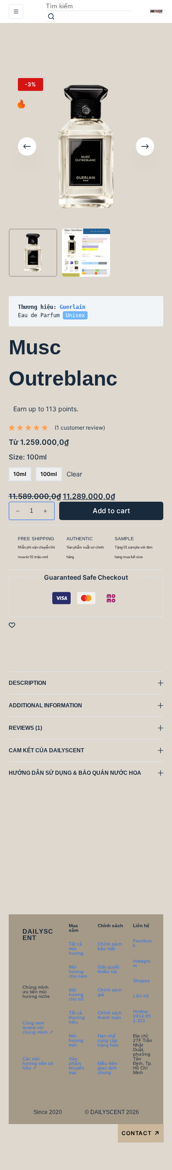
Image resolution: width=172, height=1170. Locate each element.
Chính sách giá (110, 992)
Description (27, 683)
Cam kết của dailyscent (47, 750)
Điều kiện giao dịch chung (107, 1068)
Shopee (141, 980)
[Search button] (51, 16)
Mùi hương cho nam (78, 971)
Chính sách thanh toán (110, 1015)
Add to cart (135, 48)
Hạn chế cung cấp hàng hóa (108, 1040)
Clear (74, 474)
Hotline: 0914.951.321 (142, 1016)
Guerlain (72, 307)
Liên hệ (141, 995)
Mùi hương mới (76, 1040)
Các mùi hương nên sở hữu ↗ (38, 1063)
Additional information (45, 705)
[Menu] (16, 11)
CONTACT (141, 1133)
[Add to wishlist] (12, 624)
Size (28, 457)
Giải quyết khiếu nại (108, 969)
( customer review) (80, 427)
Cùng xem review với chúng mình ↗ (37, 1027)
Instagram (141, 963)
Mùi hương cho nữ (76, 994)
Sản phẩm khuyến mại (76, 1065)
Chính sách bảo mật (110, 946)
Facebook (142, 943)
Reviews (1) (25, 728)
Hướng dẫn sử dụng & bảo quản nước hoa (75, 773)
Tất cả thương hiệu (77, 1017)
